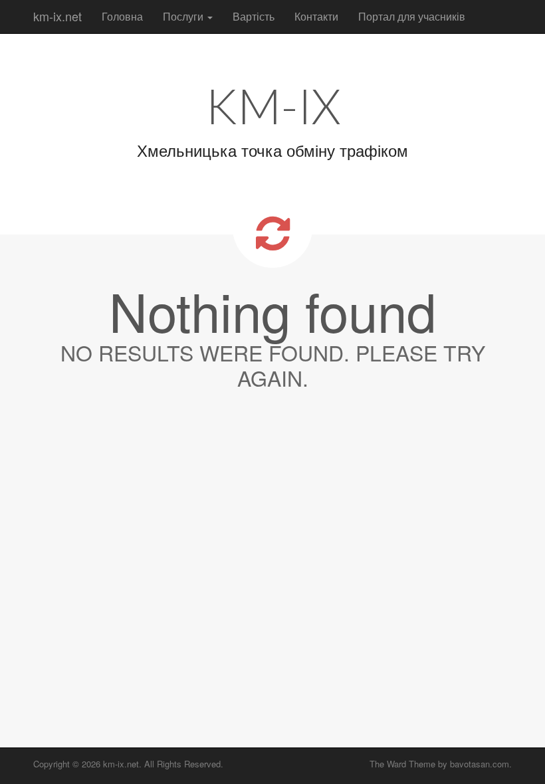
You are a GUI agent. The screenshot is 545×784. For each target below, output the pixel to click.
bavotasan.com (479, 763)
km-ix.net (57, 16)
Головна (122, 16)
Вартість (253, 16)
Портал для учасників (411, 16)
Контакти (316, 16)
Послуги (184, 16)
